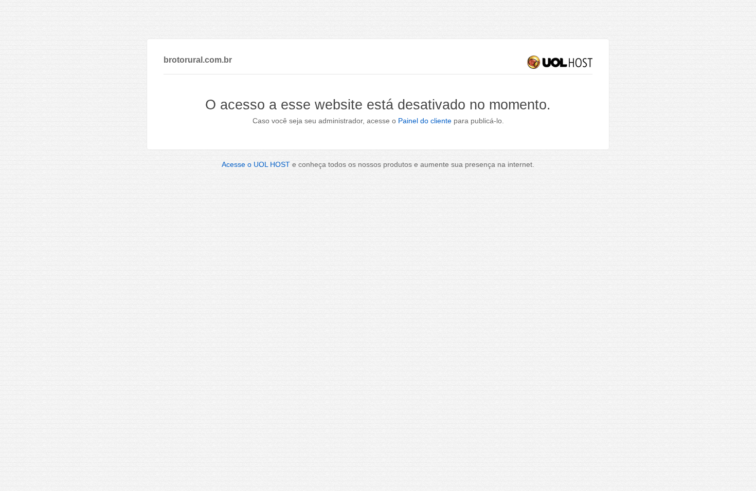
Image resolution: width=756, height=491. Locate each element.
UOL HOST (559, 62)
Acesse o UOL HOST (256, 164)
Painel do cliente (425, 121)
